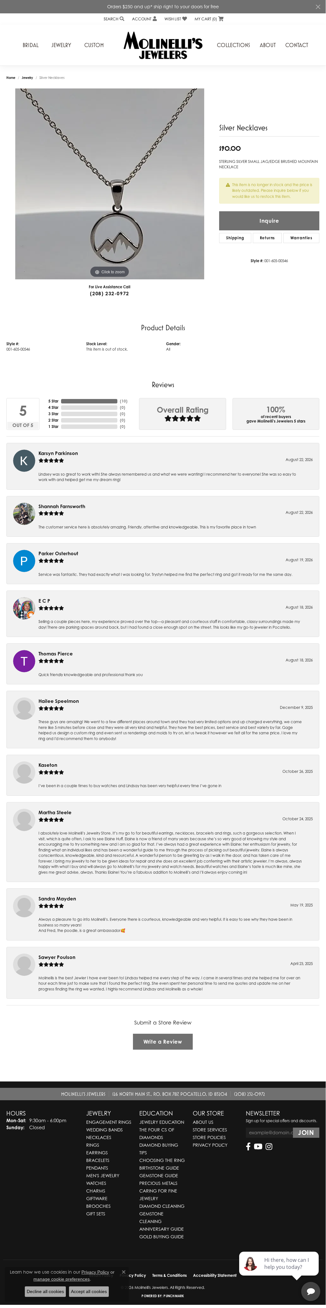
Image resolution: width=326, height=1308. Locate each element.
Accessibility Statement (215, 1275)
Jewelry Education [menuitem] (161, 1122)
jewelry (27, 78)
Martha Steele (55, 812)
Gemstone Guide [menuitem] (158, 1175)
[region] (109, 183)
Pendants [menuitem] (97, 1168)
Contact (296, 45)
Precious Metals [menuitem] (158, 1183)
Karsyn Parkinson (58, 453)
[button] (113, 18)
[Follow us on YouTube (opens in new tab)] (258, 1147)
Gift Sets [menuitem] (95, 1213)
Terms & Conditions (169, 1275)
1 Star (53, 426)
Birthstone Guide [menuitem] (159, 1168)
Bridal (30, 45)
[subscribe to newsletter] (306, 1133)
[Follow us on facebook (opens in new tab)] (248, 1147)
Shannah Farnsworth (61, 506)
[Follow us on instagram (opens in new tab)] (269, 1147)
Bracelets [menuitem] (97, 1160)
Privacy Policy (210, 1145)
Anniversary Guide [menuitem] (161, 1229)
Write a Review (162, 1042)
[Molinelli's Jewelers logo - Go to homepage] (163, 45)
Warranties (301, 237)
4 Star (53, 407)
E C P (44, 601)
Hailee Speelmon (58, 701)
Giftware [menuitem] (97, 1198)
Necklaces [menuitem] (98, 1137)
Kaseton (47, 765)
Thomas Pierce (55, 654)
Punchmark (173, 1296)
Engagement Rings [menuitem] (108, 1122)
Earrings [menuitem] (97, 1152)
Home (10, 78)
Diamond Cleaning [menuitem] (161, 1206)
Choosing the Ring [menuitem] (162, 1160)
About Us (203, 1122)
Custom (94, 45)
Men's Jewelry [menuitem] (102, 1175)
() (124, 401)
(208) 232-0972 (109, 293)
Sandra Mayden (57, 899)
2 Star (53, 420)
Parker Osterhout (58, 553)
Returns (267, 237)
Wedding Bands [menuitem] (104, 1129)
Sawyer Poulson (56, 957)
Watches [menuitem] (96, 1183)
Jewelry (61, 45)
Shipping (235, 237)
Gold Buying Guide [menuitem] (161, 1236)
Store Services (210, 1129)
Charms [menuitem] (95, 1190)
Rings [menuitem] (92, 1145)
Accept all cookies (89, 1291)
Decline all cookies (45, 1291)
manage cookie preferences (61, 1279)
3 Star (53, 413)
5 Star (53, 401)
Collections (233, 45)
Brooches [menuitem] (98, 1206)
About (268, 45)
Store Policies (209, 1137)
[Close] (318, 7)
